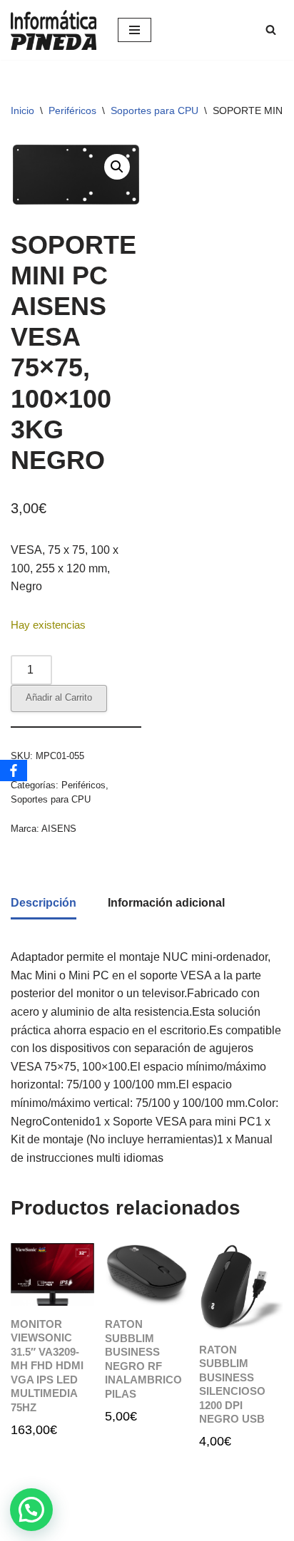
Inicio (22, 110)
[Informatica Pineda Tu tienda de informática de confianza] (53, 30)
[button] (117, 167)
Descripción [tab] (43, 903)
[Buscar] (270, 29)
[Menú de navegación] (134, 30)
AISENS (58, 828)
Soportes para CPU (154, 110)
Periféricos (72, 110)
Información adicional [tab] (166, 903)
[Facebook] (13, 770)
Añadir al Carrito (59, 697)
